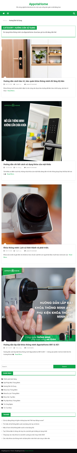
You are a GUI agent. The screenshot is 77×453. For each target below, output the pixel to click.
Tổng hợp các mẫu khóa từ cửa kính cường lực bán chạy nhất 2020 (24, 435)
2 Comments (30, 348)
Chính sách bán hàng (10, 379)
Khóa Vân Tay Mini (9, 397)
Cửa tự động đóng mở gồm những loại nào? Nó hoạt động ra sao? (23, 420)
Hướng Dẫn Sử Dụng (10, 386)
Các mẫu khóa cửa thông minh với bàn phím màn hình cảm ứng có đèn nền (26, 438)
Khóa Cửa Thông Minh (10, 390)
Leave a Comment (31, 84)
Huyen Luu (18, 84)
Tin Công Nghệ (8, 404)
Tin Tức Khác (8, 408)
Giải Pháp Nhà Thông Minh (12, 382)
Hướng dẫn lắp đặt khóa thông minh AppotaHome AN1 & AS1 (31, 344)
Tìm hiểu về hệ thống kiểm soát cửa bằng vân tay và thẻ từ (21, 424)
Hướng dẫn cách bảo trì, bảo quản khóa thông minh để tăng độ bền (34, 81)
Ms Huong (18, 167)
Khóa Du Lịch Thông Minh (11, 393)
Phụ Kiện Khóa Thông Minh (12, 400)
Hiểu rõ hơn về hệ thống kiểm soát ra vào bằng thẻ (18, 427)
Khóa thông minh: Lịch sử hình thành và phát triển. (26, 247)
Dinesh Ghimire (29, 451)
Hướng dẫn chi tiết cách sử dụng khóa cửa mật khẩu (27, 164)
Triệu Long (18, 348)
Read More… (11, 91)
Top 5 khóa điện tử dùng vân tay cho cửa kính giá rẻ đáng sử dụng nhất (25, 431)
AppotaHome (38, 4)
